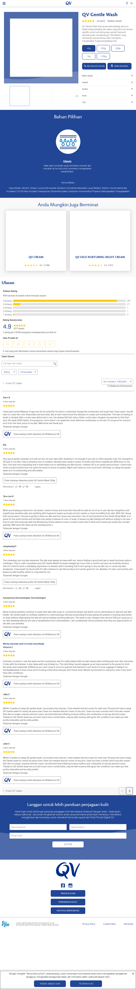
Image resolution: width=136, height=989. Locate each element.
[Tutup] (133, 974)
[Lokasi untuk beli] (127, 3)
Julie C (6, 694)
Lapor (38, 486)
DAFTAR (68, 844)
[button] (76, 96)
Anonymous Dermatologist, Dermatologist (24, 598)
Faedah (85, 82)
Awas (84, 95)
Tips (84, 102)
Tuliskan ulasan (114, 21)
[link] (19, 326)
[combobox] (123, 381)
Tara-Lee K (8, 496)
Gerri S (6, 397)
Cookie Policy (109, 924)
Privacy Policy (88, 924)
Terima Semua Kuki (50, 983)
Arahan (85, 89)
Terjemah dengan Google (15, 426)
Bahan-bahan (87, 76)
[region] (68, 980)
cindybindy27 (9, 546)
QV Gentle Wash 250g (44, 480)
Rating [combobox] (7, 372)
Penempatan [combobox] (26, 372)
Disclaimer (129, 924)
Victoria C (8, 647)
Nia (4, 445)
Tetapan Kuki (86, 983)
